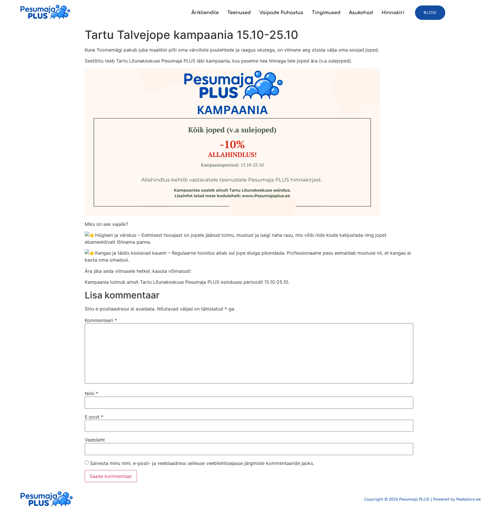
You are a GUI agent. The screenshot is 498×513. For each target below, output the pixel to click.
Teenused (239, 12)
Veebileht (95, 440)
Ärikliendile (205, 12)
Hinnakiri (393, 12)
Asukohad (361, 12)
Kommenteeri (101, 320)
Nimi (91, 393)
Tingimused (326, 12)
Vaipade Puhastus (281, 12)
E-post (94, 416)
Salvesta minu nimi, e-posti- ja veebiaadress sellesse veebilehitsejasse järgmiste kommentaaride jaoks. (202, 463)
